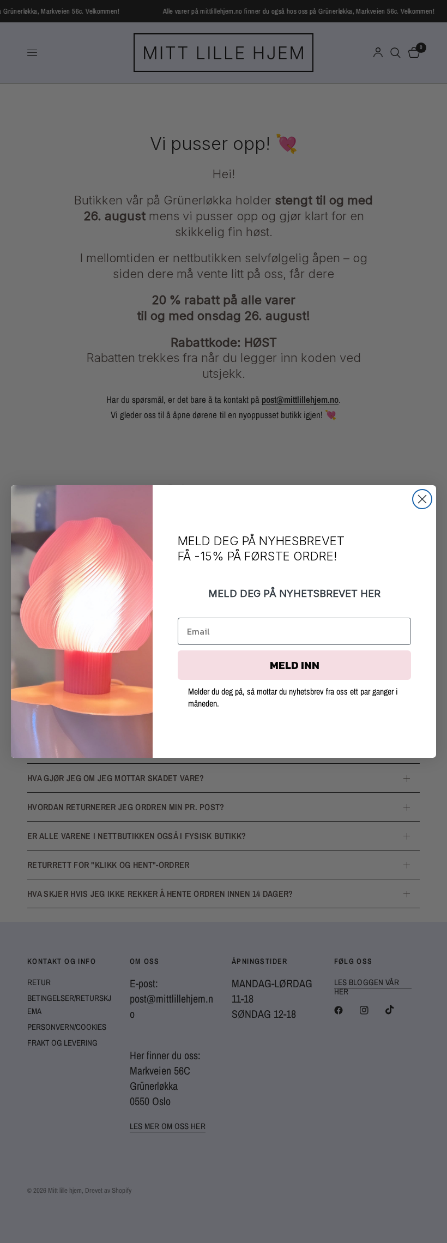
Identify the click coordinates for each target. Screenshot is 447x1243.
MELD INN (294, 665)
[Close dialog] (422, 499)
